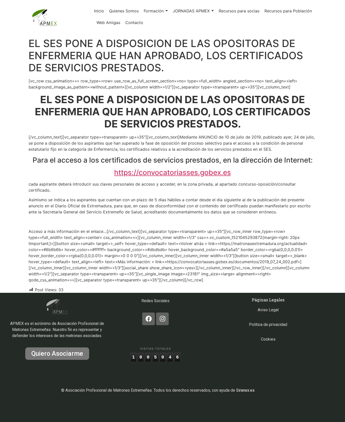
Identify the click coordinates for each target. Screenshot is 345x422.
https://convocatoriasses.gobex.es (172, 172)
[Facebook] (148, 319)
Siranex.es (245, 390)
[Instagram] (162, 319)
